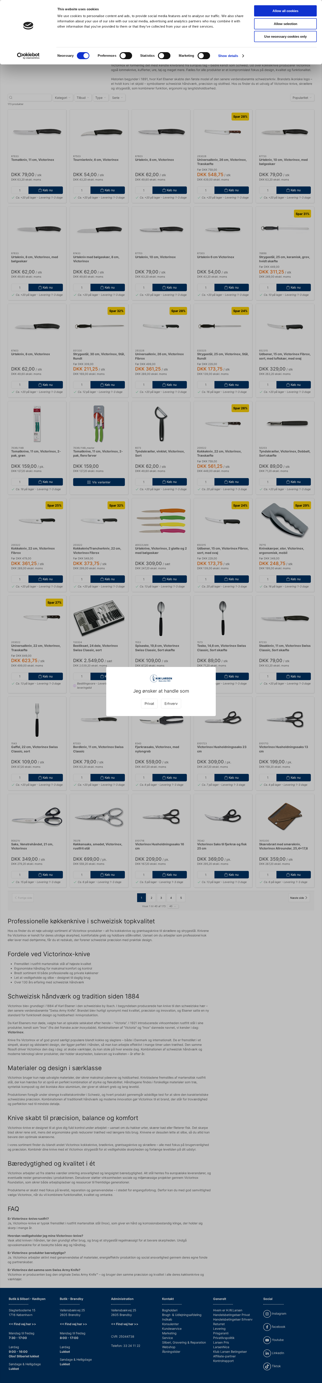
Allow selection (285, 24)
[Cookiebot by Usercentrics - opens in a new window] (28, 56)
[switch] (126, 55)
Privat (149, 703)
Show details (228, 56)
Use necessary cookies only (285, 36)
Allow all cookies (285, 11)
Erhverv (171, 703)
